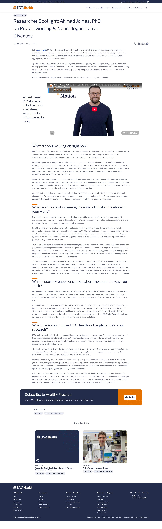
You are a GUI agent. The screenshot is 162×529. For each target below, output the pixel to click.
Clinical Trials (17, 499)
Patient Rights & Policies (108, 517)
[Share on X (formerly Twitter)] (143, 43)
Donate (143, 2)
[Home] (23, 7)
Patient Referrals (43, 504)
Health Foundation (102, 510)
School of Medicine (102, 504)
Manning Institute (102, 512)
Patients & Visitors (135, 8)
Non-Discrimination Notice (93, 517)
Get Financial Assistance (73, 507)
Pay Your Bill (69, 504)
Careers (137, 2)
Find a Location (118, 8)
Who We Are (17, 502)
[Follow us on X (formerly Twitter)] (135, 493)
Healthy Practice (20, 15)
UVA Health (100, 499)
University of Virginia (102, 496)
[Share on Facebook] (135, 43)
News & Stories (18, 504)
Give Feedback (70, 499)
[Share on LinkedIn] (139, 43)
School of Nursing (102, 507)
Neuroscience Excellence (54, 413)
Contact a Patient (71, 496)
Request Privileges (44, 507)
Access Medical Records (73, 502)
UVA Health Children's (103, 502)
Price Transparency (143, 517)
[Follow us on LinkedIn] (147, 493)
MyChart (122, 2)
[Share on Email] (146, 43)
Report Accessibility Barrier (130, 517)
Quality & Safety (18, 510)
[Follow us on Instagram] (139, 493)
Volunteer (41, 502)
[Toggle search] (146, 8)
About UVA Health (59, 2)
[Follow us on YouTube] (143, 493)
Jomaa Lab (41, 50)
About (15, 496)
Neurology (38, 413)
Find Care (90, 8)
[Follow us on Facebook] (131, 493)
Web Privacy (119, 517)
